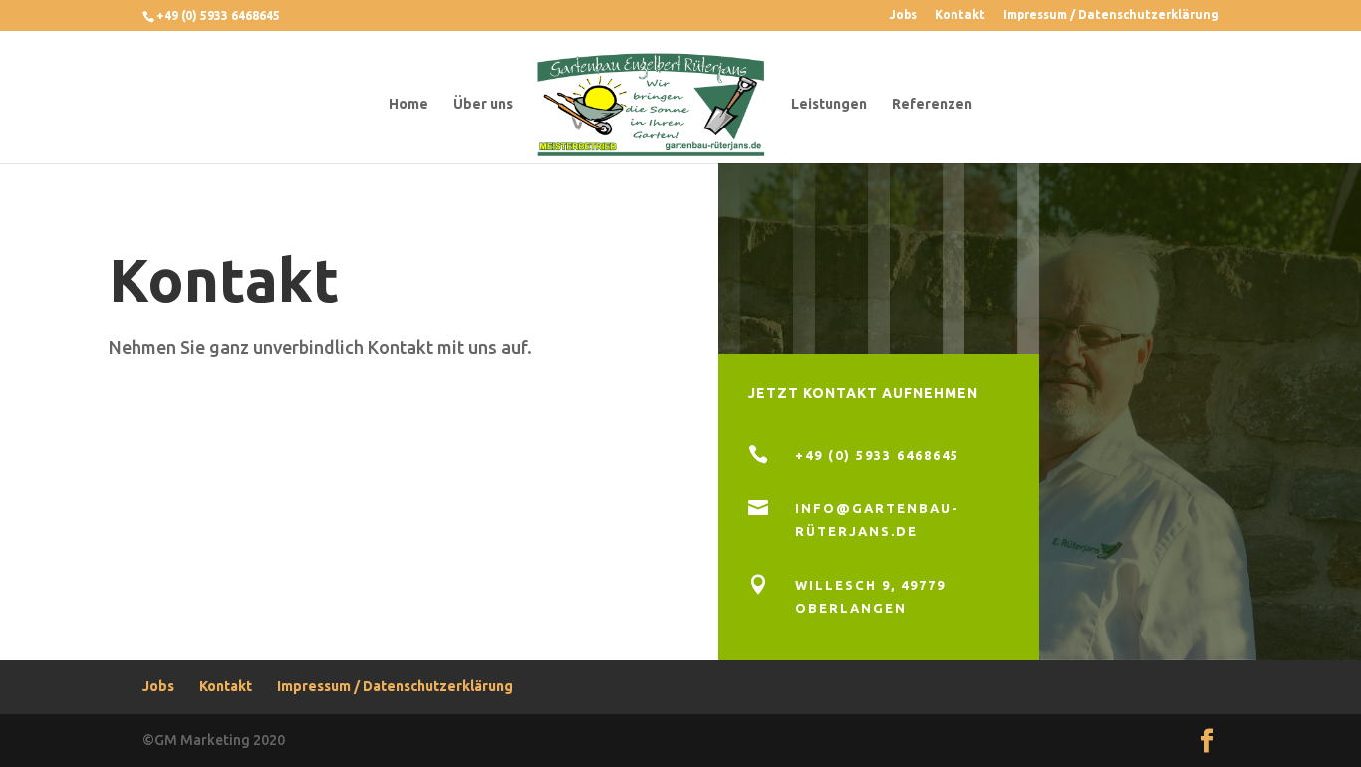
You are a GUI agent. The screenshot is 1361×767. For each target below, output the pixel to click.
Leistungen (829, 104)
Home (408, 104)
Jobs (903, 15)
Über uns (483, 104)
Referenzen (932, 104)
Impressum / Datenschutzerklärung (1111, 15)
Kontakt (960, 15)
